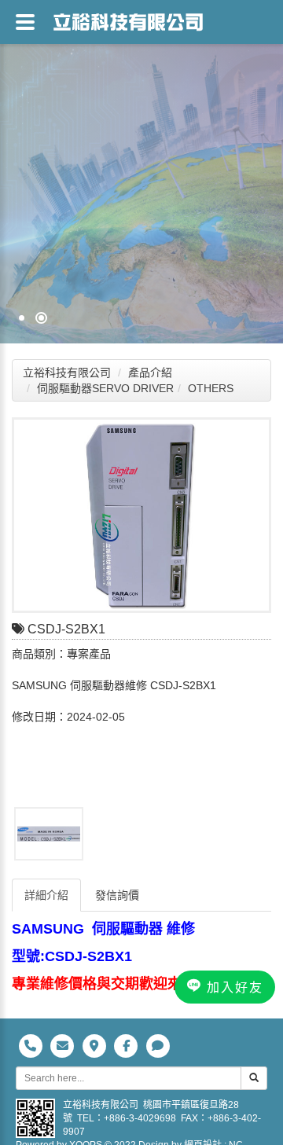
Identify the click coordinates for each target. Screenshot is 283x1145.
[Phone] (32, 1045)
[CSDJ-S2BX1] (141, 515)
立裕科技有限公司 (67, 372)
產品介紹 (150, 372)
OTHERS (210, 388)
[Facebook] (128, 1045)
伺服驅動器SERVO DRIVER (105, 388)
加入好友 (232, 987)
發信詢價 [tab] (117, 895)
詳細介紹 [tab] (46, 895)
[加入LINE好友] (158, 1045)
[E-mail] (64, 1045)
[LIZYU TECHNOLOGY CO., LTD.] (141, 171)
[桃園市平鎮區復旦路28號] (95, 1045)
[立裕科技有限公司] (128, 20)
